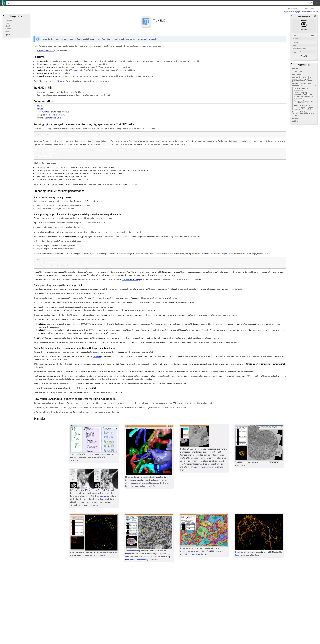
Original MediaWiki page (292, 12)
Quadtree (97, 356)
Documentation (297, 74)
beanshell (97, 253)
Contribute (8, 29)
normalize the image (131, 279)
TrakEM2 (129, 550)
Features (295, 68)
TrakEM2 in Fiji (297, 71)
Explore (7, 35)
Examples (295, 118)
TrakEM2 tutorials (44, 111)
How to (39, 105)
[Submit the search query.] (8, 3)
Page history (292, 8)
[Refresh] (315, 16)
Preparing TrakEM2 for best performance (302, 84)
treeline (238, 555)
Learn (7, 23)
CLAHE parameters (99, 496)
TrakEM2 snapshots (45, 50)
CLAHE (116, 253)
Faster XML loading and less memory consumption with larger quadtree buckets (303, 107)
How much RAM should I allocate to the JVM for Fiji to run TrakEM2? (303, 113)
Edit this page (310, 8)
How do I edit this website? (309, 12)
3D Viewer (73, 70)
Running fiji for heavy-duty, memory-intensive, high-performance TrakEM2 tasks (302, 79)
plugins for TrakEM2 (52, 117)
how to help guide (147, 39)
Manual (39, 108)
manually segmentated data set (194, 554)
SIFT (98, 67)
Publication (296, 121)
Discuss (7, 32)
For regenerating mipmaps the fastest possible (303, 102)
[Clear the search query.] (311, 3)
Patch (203, 253)
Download (8, 20)
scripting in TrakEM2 (56, 114)
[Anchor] (46, 56)
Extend (7, 26)
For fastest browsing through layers (301, 89)
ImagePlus (225, 253)
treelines (129, 559)
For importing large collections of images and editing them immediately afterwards (303, 95)
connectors (142, 559)
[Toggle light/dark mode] (317, 3)
